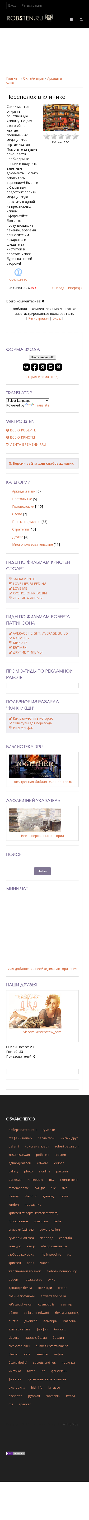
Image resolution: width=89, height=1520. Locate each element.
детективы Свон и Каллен (47, 1379)
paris (30, 1263)
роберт (14, 1279)
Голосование (18, 1221)
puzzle (13, 1321)
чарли (44, 1263)
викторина (17, 1387)
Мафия (58, 1354)
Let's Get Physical (20, 1304)
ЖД (69, 1254)
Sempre (42, 1354)
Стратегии (20, 529)
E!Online (44, 1171)
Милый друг (69, 1138)
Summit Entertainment (52, 1346)
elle (53, 1188)
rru (11, 1404)
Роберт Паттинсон (23, 1130)
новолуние (33, 1204)
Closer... (14, 1337)
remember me (19, 1188)
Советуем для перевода (32, 723)
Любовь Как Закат (22, 1254)
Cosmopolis (46, 1304)
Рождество (34, 1279)
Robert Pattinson (67, 1146)
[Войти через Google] (50, 367)
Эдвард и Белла (20, 1288)
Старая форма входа (42, 376)
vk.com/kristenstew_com (42, 1032)
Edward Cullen (49, 1229)
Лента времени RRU (27, 444)
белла (64, 1196)
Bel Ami (14, 1146)
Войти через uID (42, 357)
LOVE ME (20, 588)
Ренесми (15, 1179)
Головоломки (23, 506)
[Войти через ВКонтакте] (26, 367)
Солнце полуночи (22, 1296)
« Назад (58, 288)
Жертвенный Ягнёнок (25, 1271)
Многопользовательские (32, 544)
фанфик (42, 1329)
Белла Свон (46, 1138)
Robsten (60, 1154)
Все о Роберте (22, 430)
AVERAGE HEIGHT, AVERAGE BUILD (40, 633)
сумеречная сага (21, 1238)
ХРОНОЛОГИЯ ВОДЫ (30, 593)
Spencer (25, 1404)
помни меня (69, 1179)
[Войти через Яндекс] (42, 367)
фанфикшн (59, 1371)
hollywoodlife (51, 1254)
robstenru (53, 1396)
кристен (15, 1263)
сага (27, 1354)
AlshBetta (15, 1396)
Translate (42, 405)
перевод (46, 1238)
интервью (35, 1179)
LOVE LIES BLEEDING (29, 583)
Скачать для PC (18, 279)
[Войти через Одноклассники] (58, 367)
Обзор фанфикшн (54, 1246)
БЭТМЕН (20, 647)
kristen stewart (19, 1154)
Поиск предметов (26, 521)
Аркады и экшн (24, 491)
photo (28, 1171)
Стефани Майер (20, 1138)
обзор (13, 1312)
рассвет (62, 1171)
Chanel (13, 1354)
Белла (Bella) (18, 1362)
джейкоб (30, 1321)
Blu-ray (14, 1196)
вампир (66, 1304)
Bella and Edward (36, 1312)
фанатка (15, 1379)
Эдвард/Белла (36, 1337)
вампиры (50, 1321)
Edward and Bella (53, 1296)
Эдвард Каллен (20, 1163)
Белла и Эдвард (67, 1312)
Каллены (69, 1321)
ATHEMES (70, 1424)
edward (42, 1163)
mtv (51, 1179)
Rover (31, 1371)
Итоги (70, 1396)
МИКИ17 (20, 643)
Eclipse (59, 1163)
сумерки (48, 1130)
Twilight (40, 1188)
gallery (13, 1171)
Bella (57, 1221)
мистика (15, 1371)
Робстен (42, 1154)
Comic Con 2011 (19, 1346)
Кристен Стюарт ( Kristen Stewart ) (33, 1213)
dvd (64, 1188)
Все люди (45, 1288)
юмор (31, 1246)
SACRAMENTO (24, 579)
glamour (31, 1196)
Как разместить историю (33, 718)
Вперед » (75, 288)
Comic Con (41, 1221)
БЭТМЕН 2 (21, 638)
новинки (68, 1362)
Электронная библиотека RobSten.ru (42, 781)
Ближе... (60, 1329)
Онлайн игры (33, 78)
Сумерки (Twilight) (21, 1229)
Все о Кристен (22, 437)
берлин (58, 1337)
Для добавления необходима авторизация (42, 968)
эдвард (48, 1196)
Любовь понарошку (62, 1271)
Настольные (22, 499)
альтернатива (20, 1329)
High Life (36, 1387)
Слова (17, 514)
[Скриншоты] (61, 117)
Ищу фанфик (23, 728)
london (14, 1204)
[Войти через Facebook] (34, 367)
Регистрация (32, 5)
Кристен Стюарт (37, 1146)
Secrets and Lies (44, 1362)
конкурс (15, 1246)
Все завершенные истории (42, 835)
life (43, 1371)
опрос (62, 1288)
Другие (17, 537)
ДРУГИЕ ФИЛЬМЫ (27, 598)
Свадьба (65, 1238)
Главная (12, 78)
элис (51, 1279)
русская (34, 1396)
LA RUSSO (54, 1387)
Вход (12, 5)
